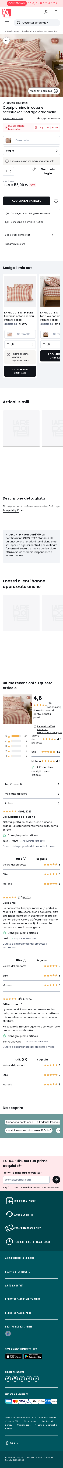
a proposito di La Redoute (19, 1257)
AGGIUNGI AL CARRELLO (26, 200)
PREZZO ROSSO (13, 320)
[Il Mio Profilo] (46, 12)
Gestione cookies (25, 1425)
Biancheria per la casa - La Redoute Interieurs (34, 1122)
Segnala (41, 859)
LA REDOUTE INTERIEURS (15, 102)
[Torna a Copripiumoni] (6, 40)
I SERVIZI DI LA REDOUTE (17, 1271)
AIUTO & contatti (14, 1285)
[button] (56, 12)
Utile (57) (21, 1059)
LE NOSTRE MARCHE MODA (18, 1312)
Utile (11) (21, 960)
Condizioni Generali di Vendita (19, 1417)
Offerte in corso (30, 1421)
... (3, 31)
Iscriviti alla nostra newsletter (22, 1172)
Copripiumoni (13, 31)
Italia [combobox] (12, 1442)
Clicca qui (31, 1187)
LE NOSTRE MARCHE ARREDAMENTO (22, 1299)
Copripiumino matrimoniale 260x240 (28, 1130)
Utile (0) (21, 859)
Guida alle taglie (48, 171)
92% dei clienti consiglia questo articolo (42, 771)
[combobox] (31, 785)
